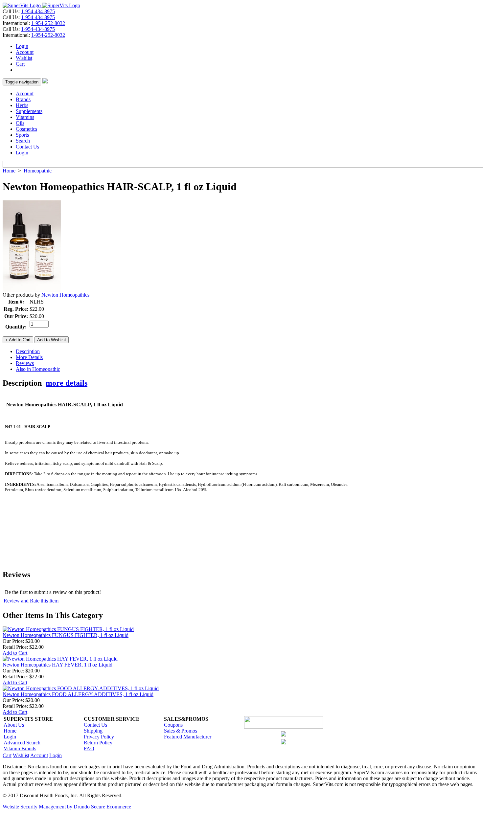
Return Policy (98, 742)
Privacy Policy (99, 736)
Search (23, 141)
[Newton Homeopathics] (32, 290)
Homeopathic (38, 170)
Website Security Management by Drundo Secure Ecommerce (67, 806)
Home (9, 170)
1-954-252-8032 (48, 23)
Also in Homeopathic (38, 369)
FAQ (89, 748)
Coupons (173, 725)
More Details (29, 357)
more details (66, 383)
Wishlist (24, 58)
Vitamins (25, 117)
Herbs (22, 105)
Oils (20, 123)
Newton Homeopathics (65, 295)
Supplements (29, 111)
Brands (23, 99)
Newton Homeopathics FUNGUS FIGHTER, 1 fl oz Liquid (65, 635)
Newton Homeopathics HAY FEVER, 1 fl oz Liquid (57, 665)
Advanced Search (22, 742)
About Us (14, 725)
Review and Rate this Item (31, 600)
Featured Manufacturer (187, 736)
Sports (22, 135)
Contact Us (27, 146)
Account (25, 52)
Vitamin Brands (20, 748)
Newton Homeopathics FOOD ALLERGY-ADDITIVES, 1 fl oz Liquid (78, 694)
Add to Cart (15, 653)
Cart (20, 64)
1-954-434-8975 (38, 11)
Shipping (93, 731)
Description (28, 351)
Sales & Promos (180, 731)
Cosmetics (26, 129)
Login (22, 46)
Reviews (25, 363)
